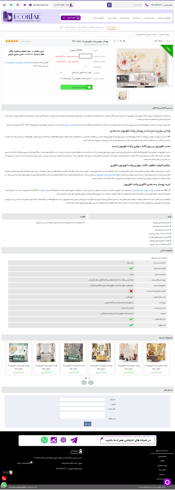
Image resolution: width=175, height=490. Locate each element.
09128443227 (61, 468)
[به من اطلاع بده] (124, 41)
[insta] (54, 439)
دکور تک (42, 190)
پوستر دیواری (164, 34)
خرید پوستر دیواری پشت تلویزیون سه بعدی (26, 64)
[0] (123, 95)
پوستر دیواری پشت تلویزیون (146, 34)
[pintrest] (63, 439)
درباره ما (162, 474)
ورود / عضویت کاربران (61, 4)
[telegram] (24, 5)
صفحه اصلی (162, 456)
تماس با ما (162, 470)
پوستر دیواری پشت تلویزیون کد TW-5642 (90, 41)
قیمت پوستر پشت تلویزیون (106, 175)
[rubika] (4, 5)
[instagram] (18, 5)
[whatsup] (11, 5)
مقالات (162, 461)
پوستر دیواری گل (68, 125)
